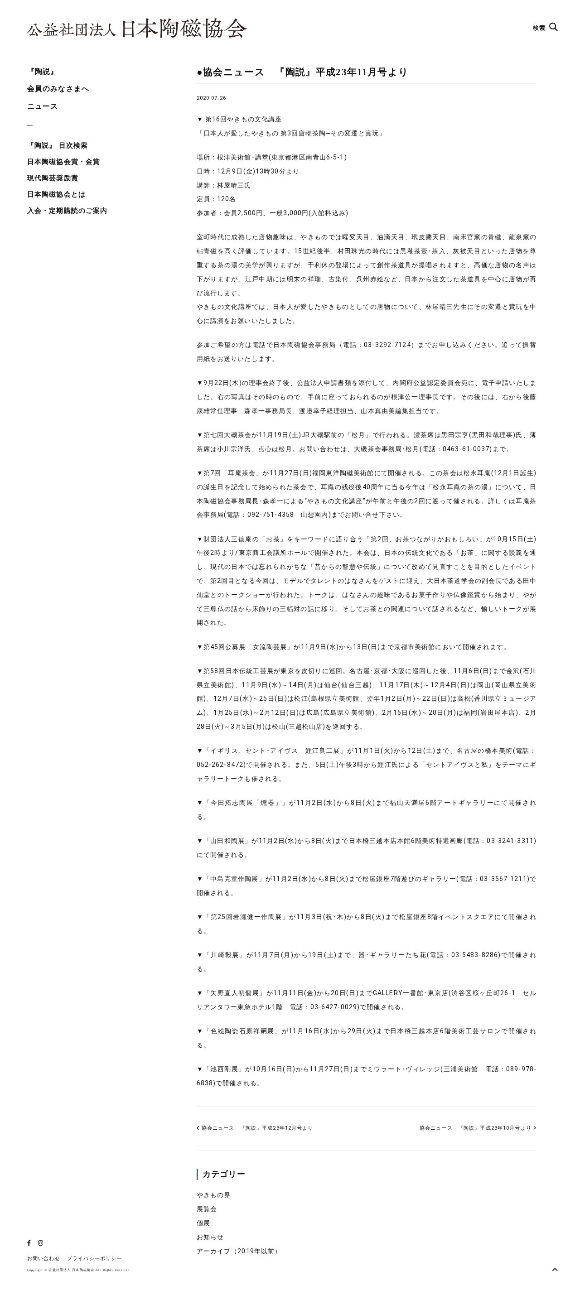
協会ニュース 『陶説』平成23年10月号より (475, 1128)
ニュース (42, 106)
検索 (540, 27)
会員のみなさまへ (58, 88)
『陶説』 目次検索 (57, 145)
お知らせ (210, 1237)
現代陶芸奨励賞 (52, 178)
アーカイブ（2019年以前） (239, 1251)
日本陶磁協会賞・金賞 (63, 161)
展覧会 (207, 1209)
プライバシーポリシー (94, 1258)
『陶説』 (42, 71)
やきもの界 (214, 1195)
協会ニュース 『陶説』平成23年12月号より (257, 1128)
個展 (203, 1223)
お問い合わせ (43, 1258)
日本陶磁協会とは (56, 194)
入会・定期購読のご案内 (67, 210)
